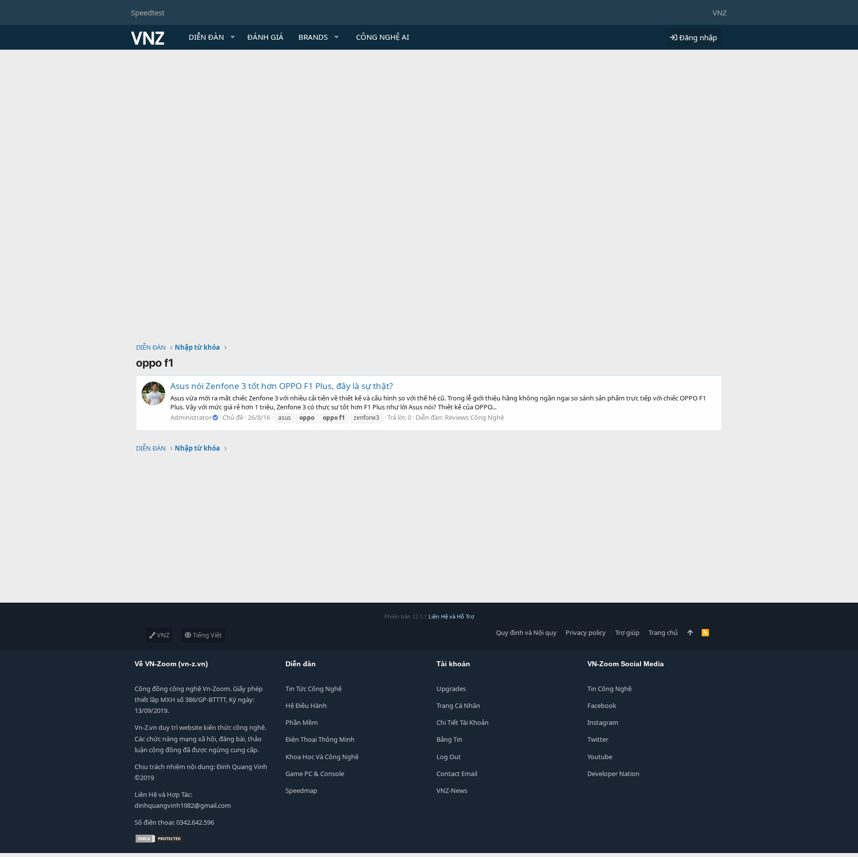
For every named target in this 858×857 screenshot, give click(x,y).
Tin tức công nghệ (314, 688)
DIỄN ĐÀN (206, 37)
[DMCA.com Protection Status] (159, 841)
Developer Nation (613, 773)
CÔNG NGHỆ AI (382, 37)
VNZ (720, 12)
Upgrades (451, 688)
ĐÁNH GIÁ (265, 37)
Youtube (599, 756)
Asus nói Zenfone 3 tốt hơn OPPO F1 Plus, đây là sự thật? (281, 385)
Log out (448, 756)
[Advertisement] (429, 124)
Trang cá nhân (458, 705)
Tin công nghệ (609, 688)
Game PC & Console (315, 773)
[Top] (690, 632)
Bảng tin (449, 739)
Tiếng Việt (206, 634)
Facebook (601, 705)
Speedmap (301, 790)
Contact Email (456, 773)
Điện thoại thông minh (320, 739)
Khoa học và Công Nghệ (322, 756)
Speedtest (147, 12)
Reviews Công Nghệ (474, 417)
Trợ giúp (627, 632)
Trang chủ (663, 632)
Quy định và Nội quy (526, 632)
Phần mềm (302, 722)
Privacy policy (586, 632)
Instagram (602, 722)
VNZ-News (451, 790)
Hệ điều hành (306, 705)
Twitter (597, 739)
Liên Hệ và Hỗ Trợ (451, 616)
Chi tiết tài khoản (462, 722)
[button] (233, 37)
